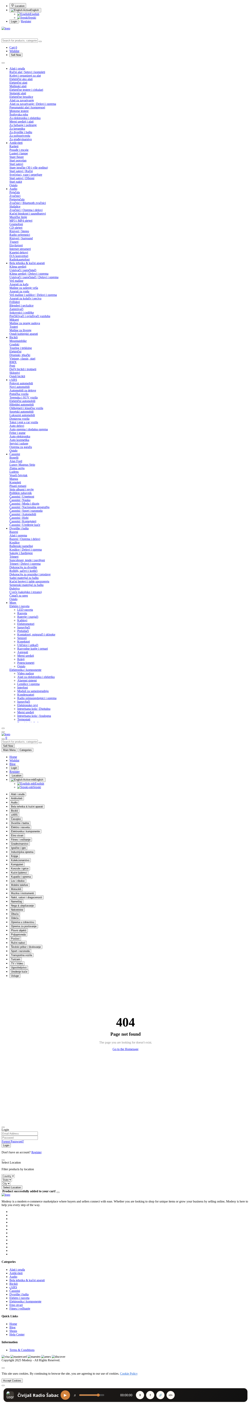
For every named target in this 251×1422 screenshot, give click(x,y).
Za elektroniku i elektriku (25, 118)
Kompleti (15, 482)
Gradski (14, 344)
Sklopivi (14, 372)
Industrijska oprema (22, 852)
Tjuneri (13, 241)
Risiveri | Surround (21, 238)
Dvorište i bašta (19, 528)
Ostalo (13, 185)
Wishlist (14, 760)
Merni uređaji (25, 655)
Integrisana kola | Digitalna (33, 708)
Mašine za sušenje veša (23, 287)
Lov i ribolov (18, 880)
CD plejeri (15, 227)
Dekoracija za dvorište (23, 567)
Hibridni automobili (21, 404)
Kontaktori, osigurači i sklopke (36, 634)
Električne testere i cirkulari (26, 89)
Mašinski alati (17, 86)
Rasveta (22, 613)
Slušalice (14, 206)
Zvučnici (14, 196)
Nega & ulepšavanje (22, 905)
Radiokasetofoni (19, 259)
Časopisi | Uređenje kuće (24, 524)
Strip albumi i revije (21, 489)
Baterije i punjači (27, 616)
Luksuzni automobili (22, 415)
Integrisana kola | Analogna (34, 715)
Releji (21, 659)
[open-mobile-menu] (3, 731)
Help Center (17, 1334)
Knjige (14, 856)
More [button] (13, 602)
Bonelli (13, 457)
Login (14, 21)
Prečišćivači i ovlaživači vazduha (29, 316)
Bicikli (13, 337)
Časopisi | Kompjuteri (22, 521)
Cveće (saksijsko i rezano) (25, 592)
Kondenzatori (25, 694)
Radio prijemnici (19, 234)
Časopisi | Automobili (22, 514)
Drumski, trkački (19, 355)
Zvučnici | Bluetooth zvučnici (27, 203)
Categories (26, 750)
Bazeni (13, 532)
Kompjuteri (17, 864)
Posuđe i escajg (18, 150)
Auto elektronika (19, 436)
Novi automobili (19, 387)
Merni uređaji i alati (21, 121)
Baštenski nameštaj (21, 546)
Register (26, 21)
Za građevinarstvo (20, 139)
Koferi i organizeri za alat (25, 75)
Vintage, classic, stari (22, 358)
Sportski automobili (21, 411)
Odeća (14, 918)
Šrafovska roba (18, 114)
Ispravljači (23, 627)
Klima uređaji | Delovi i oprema (28, 273)
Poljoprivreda (18, 934)
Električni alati (18, 82)
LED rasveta (25, 609)
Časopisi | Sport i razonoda (26, 510)
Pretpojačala (17, 199)
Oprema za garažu (20, 447)
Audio (13, 188)
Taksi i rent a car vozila (23, 422)
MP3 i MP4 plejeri (20, 220)
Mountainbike (18, 341)
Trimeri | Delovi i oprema (25, 563)
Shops (13, 1331)
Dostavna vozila (19, 418)
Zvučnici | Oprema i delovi (26, 210)
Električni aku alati (21, 79)
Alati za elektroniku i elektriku (36, 677)
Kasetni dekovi (18, 252)
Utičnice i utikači (27, 645)
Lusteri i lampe (18, 153)
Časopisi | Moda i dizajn (24, 503)
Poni (12, 365)
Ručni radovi (18, 942)
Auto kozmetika (19, 440)
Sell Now (16, 54)
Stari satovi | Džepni (21, 178)
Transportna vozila (21, 955)
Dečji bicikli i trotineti (22, 369)
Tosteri (13, 326)
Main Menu (9, 750)
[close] (3, 1368)
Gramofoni (16, 224)
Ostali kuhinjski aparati (23, 333)
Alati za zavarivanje (21, 100)
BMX (13, 362)
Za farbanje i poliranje (23, 125)
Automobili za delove (22, 390)
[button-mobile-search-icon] (3, 738)
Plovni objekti (18, 930)
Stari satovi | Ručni (21, 171)
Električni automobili (22, 401)
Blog (12, 764)
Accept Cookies (12, 1380)
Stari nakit (15, 181)
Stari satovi (16, 164)
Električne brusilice (21, 96)
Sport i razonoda (20, 951)
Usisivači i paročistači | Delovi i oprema (33, 277)
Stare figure (16, 157)
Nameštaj (16, 901)
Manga (13, 478)
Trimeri (13, 556)
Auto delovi (16, 425)
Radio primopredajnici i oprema (36, 698)
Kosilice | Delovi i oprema (25, 549)
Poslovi (15, 938)
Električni (15, 351)
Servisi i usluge (18, 443)
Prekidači (23, 631)
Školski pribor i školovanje (26, 946)
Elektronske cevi (27, 705)
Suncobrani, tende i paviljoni (27, 560)
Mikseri (14, 319)
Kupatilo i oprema (21, 876)
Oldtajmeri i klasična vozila (26, 408)
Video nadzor (25, 673)
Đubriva (14, 588)
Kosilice (14, 542)
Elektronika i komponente (25, 670)
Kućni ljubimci (19, 872)
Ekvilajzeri (16, 245)
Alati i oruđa (17, 68)
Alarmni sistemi (27, 680)
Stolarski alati (17, 93)
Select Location (12, 1187)
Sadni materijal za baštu (24, 578)
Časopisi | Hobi (18, 517)
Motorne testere (19, 111)
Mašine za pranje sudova (24, 323)
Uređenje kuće (19, 971)
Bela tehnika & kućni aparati (27, 263)
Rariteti (13, 146)
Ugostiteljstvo (18, 967)
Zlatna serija (17, 468)
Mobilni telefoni (19, 885)
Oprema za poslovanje (23, 926)
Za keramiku (17, 128)
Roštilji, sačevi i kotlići (23, 570)
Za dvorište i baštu (20, 132)
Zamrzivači (16, 309)
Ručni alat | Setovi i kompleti (27, 72)
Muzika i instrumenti (22, 893)
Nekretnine (17, 909)
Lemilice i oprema (28, 684)
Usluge (15, 975)
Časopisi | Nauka (19, 500)
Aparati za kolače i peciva (25, 298)
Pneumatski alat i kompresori (27, 107)
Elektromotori (25, 624)
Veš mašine (16, 280)
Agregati (22, 652)
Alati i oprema (18, 535)
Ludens (14, 471)
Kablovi (22, 620)
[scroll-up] (3, 1385)
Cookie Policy (129, 1373)
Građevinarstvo (19, 843)
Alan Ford (15, 461)
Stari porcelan (17, 160)
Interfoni (22, 687)
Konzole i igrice (19, 868)
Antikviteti (16, 142)
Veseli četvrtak (18, 475)
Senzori (22, 638)
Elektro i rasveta (19, 606)
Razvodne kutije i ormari (32, 648)
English (35, 10)
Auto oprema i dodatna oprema (28, 429)
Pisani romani (17, 486)
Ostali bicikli (17, 376)
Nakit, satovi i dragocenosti (26, 897)
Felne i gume (17, 432)
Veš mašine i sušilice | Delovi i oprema (33, 295)
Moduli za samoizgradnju (33, 691)
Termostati (23, 719)
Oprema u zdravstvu (22, 922)
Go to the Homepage (125, 1049)
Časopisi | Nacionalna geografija (29, 507)
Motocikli (16, 889)
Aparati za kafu (18, 284)
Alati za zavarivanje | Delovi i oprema (32, 104)
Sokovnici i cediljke (21, 312)
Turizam (15, 959)
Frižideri (14, 302)
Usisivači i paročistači (22, 270)
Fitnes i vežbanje (20, 839)
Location (19, 6)
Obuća (14, 913)
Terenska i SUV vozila (23, 397)
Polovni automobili (21, 383)
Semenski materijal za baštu (26, 585)
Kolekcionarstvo (20, 860)
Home (13, 757)
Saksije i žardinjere (21, 553)
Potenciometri (25, 662)
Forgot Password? (13, 1141)
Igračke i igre (18, 847)
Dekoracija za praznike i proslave (30, 574)
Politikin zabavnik (20, 493)
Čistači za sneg (18, 595)
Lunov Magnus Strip (22, 464)
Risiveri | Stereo (19, 231)
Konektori (23, 641)
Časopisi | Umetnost (21, 496)
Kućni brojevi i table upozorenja (29, 581)
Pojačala (14, 192)
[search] (40, 41)
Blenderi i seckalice (21, 305)
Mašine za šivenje (20, 330)
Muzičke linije (18, 217)
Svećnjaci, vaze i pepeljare (25, 174)
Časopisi (14, 454)
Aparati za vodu (19, 291)
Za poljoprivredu (19, 135)
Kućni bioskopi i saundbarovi (27, 213)
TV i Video (17, 963)
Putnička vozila (18, 394)
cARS (13, 379)
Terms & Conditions (22, 1350)
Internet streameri (20, 249)
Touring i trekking (20, 348)
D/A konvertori (18, 256)
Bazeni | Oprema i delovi (24, 539)
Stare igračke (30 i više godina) (28, 167)
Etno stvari (17, 835)
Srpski (32, 17)
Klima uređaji (17, 266)
